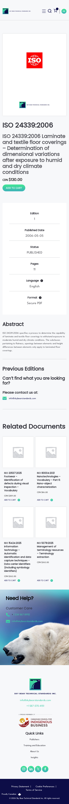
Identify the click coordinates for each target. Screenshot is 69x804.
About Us (34, 751)
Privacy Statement (20, 787)
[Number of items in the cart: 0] (55, 10)
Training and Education (35, 745)
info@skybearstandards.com (22, 398)
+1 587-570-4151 (35, 706)
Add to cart (14, 187)
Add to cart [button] (10, 500)
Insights (34, 757)
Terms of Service (34, 790)
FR (64, 11)
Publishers (34, 739)
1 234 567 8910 (21, 615)
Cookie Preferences (45, 787)
